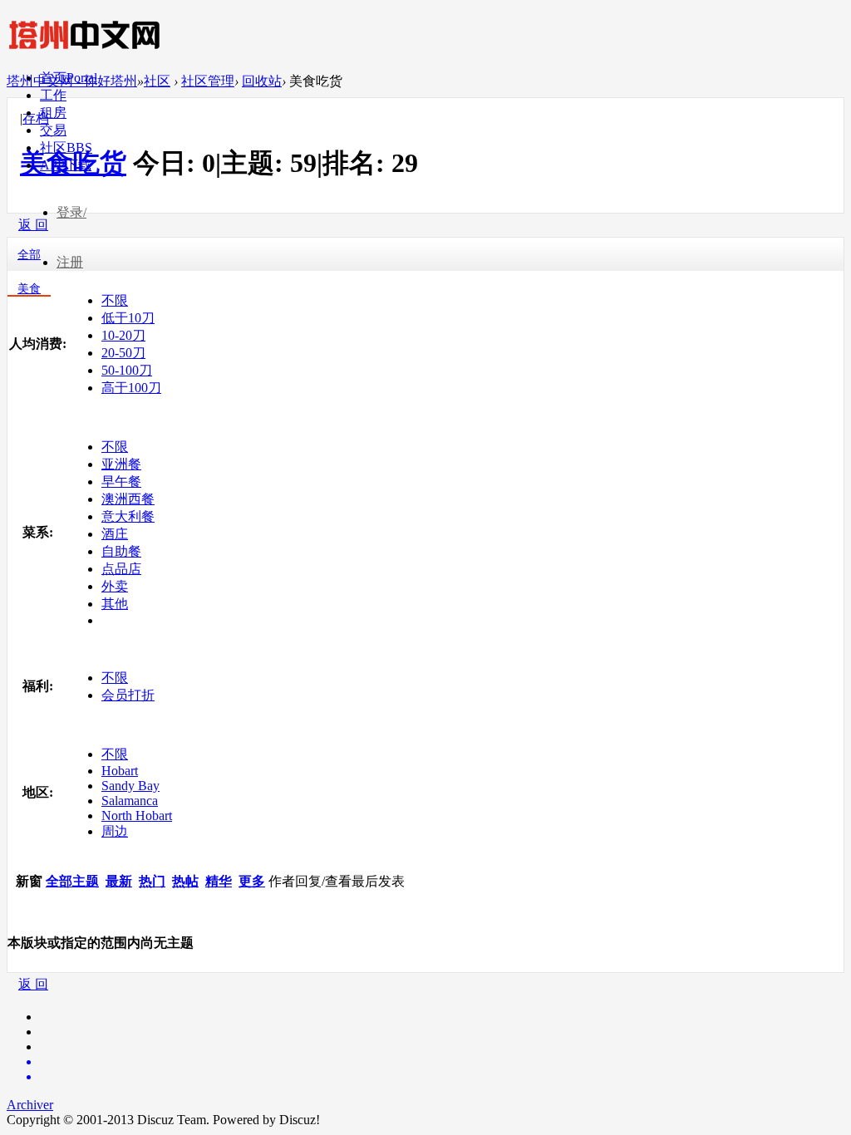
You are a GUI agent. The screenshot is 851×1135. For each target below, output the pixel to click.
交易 (53, 130)
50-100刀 (126, 370)
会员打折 (128, 695)
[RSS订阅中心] (442, 1076)
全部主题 (72, 881)
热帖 (185, 881)
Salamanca (129, 801)
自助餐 (121, 551)
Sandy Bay (130, 786)
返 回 (33, 984)
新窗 (29, 881)
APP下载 (65, 165)
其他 (114, 604)
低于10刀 (128, 318)
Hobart (119, 771)
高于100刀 (131, 388)
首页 (68, 78)
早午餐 (121, 481)
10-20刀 (123, 335)
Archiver (30, 1105)
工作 (53, 95)
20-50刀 (123, 353)
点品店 (121, 569)
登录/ (71, 212)
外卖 (114, 586)
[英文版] (442, 1061)
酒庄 (114, 534)
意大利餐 (128, 516)
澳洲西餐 (128, 499)
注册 (70, 262)
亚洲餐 (121, 464)
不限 (114, 300)
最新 (119, 881)
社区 (66, 147)
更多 (252, 881)
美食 (29, 289)
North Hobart (136, 815)
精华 (218, 881)
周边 (114, 831)
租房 (53, 113)
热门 (152, 881)
